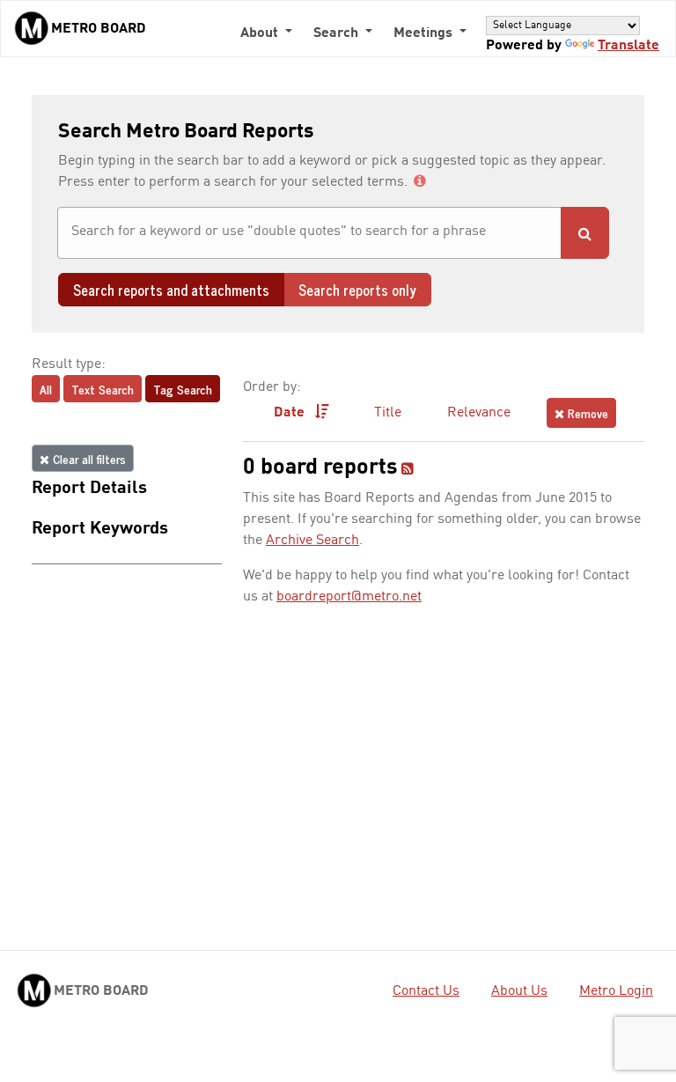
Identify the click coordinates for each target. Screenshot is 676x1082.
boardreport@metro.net (349, 597)
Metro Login (616, 991)
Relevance (479, 413)
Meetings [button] (424, 33)
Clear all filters (87, 458)
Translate (628, 46)
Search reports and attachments (171, 289)
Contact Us (426, 991)
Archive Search (312, 541)
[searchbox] (309, 231)
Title (387, 413)
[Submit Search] (585, 233)
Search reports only (357, 289)
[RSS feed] (407, 470)
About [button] (261, 33)
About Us (519, 991)
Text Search (102, 389)
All (46, 389)
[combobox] (309, 233)
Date (291, 413)
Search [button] (337, 33)
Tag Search (182, 389)
